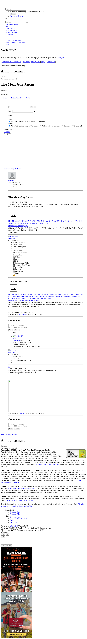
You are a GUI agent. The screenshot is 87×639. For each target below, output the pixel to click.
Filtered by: (8, 130)
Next (19, 169)
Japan (7, 44)
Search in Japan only (36, 12)
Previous (7, 169)
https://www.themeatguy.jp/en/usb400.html (23, 300)
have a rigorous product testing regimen (22, 488)
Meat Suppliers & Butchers (15, 42)
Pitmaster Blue (15, 514)
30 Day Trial (35, 62)
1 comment (12, 332)
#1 (9, 193)
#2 (9, 279)
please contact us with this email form (19, 500)
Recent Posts (10, 28)
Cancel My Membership (18, 518)
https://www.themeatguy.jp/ (18, 226)
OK (3, 537)
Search (13, 14)
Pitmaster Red (10, 510)
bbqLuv (11, 352)
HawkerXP (12, 239)
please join (60, 58)
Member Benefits (11, 32)
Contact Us (51, 62)
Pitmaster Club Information (11, 62)
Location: (16, 247)
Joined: (15, 184)
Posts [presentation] (5, 98)
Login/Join (9, 34)
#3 (9, 367)
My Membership (11, 30)
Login (43, 62)
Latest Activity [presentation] (16, 98)
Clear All (7, 132)
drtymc (11, 180)
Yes (3, 534)
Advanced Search (16, 16)
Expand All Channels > (13, 40)
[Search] (6, 18)
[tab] (5, 98)
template (14, 169)
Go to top (13, 522)
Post (10, 330)
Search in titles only (19, 12)
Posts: (15, 186)
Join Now (26, 62)
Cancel (17, 330)
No (7, 534)
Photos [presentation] (28, 98)
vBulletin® (14, 526)
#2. (14, 338)
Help (7, 26)
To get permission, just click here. (47, 464)
